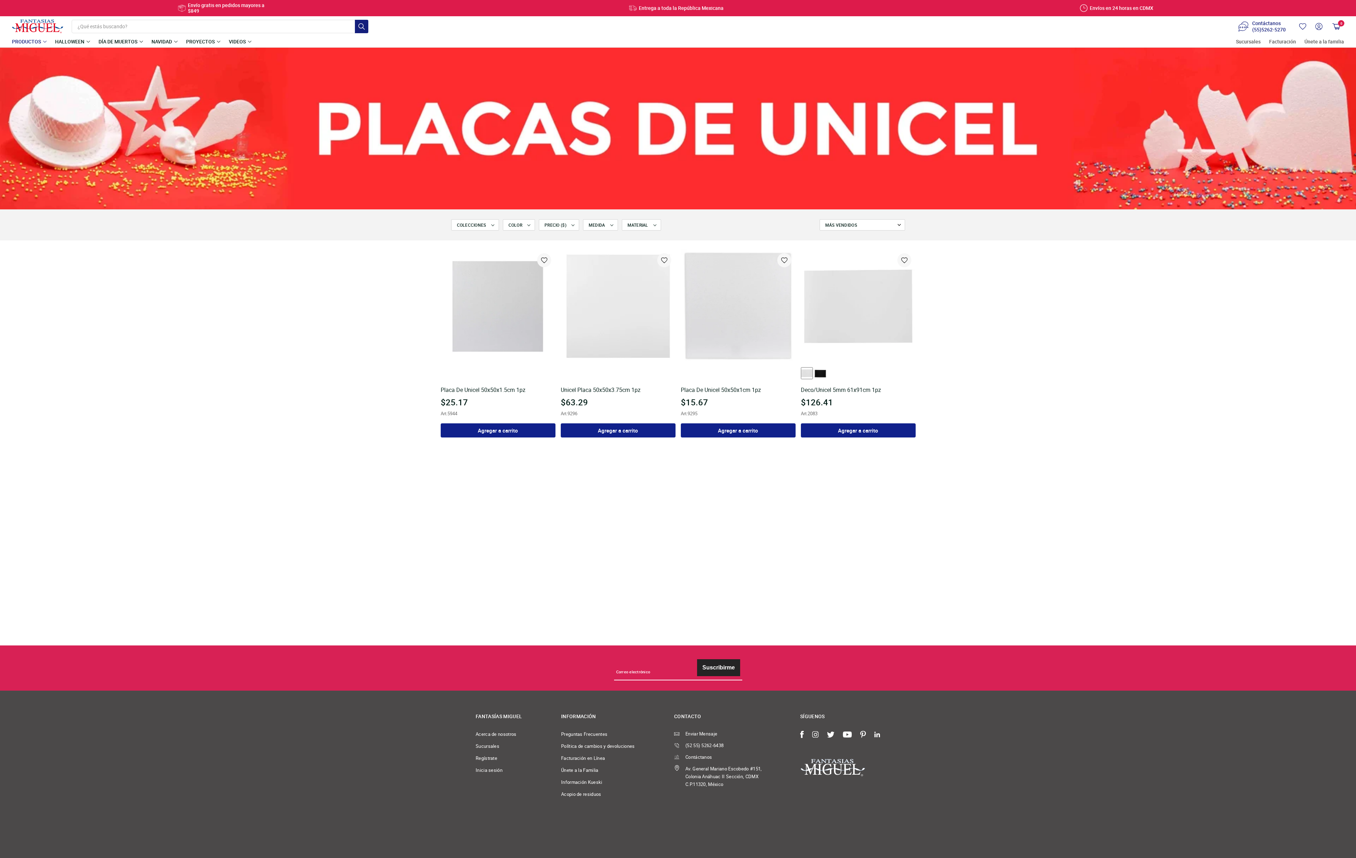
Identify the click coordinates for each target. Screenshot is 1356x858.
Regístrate (486, 758)
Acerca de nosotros (496, 734)
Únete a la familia (1324, 42)
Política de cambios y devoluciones (598, 746)
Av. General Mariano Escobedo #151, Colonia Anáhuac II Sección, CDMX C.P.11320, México (723, 776)
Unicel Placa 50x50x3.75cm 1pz (601, 390)
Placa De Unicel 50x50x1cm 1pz (721, 390)
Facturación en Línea (583, 758)
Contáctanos (698, 757)
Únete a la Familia (580, 770)
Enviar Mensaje (701, 734)
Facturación (1282, 42)
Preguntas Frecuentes (584, 734)
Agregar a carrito (498, 430)
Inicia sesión (489, 770)
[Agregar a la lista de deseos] (544, 260)
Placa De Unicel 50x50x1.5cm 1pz (483, 390)
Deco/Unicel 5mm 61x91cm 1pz (841, 390)
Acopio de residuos (581, 794)
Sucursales (1248, 42)
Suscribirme (718, 668)
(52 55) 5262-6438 (704, 745)
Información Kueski (581, 782)
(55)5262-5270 (1269, 29)
